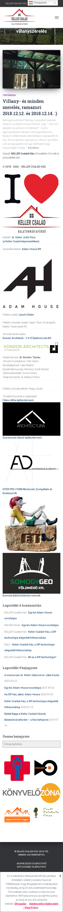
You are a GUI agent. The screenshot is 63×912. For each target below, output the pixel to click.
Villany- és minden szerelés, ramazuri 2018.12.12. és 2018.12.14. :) (30, 107)
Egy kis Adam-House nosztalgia (40, 625)
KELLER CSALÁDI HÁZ (16, 3)
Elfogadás (20, 903)
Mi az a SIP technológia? (42, 657)
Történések (9, 95)
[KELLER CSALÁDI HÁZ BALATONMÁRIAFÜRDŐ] (21, 17)
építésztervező (18, 400)
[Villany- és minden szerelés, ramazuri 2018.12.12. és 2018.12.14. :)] (31, 69)
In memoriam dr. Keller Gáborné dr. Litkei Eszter (31, 675)
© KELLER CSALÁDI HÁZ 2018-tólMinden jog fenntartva (31, 853)
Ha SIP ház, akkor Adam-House (22, 694)
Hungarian (40, 2)
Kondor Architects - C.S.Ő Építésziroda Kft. (27, 338)
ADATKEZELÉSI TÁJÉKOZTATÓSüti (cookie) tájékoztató (32, 865)
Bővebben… (34, 147)
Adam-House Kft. (32, 249)
